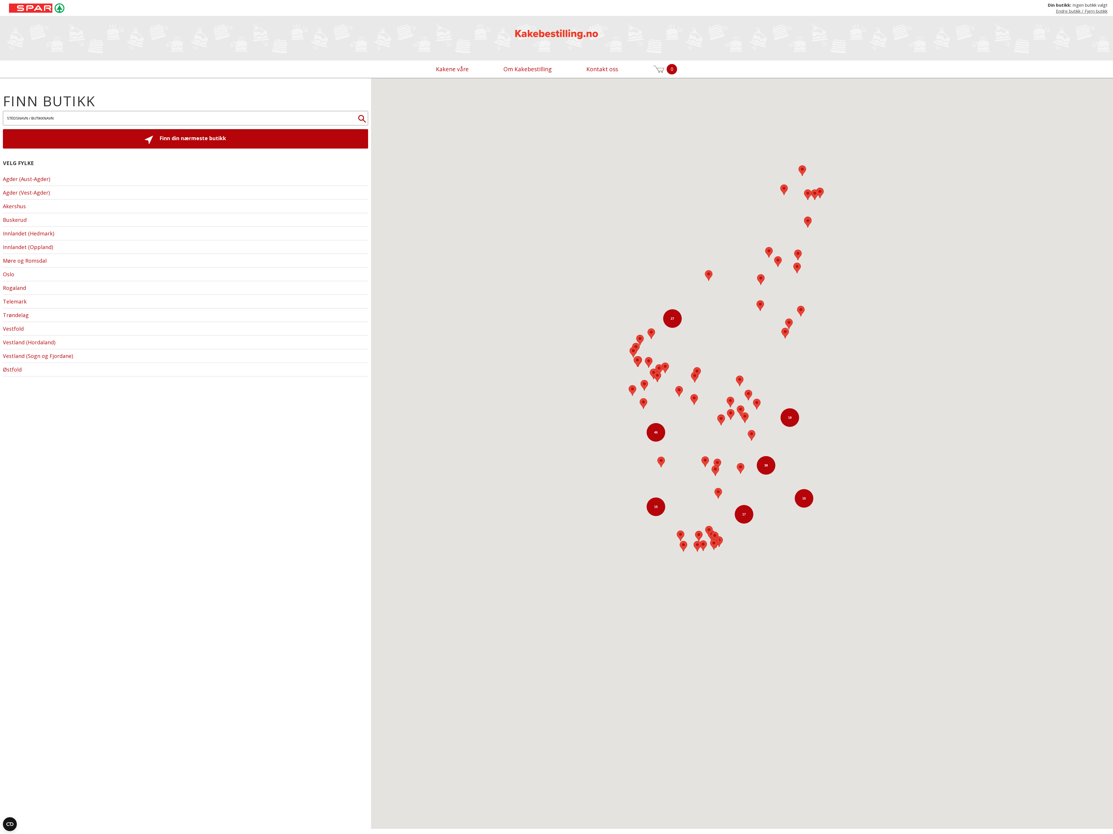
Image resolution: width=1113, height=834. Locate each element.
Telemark (15, 301)
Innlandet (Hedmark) (28, 233)
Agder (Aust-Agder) (26, 178)
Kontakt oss (602, 69)
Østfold (12, 369)
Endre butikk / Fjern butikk (1081, 11)
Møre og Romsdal (25, 260)
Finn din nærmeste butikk (192, 138)
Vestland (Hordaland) (29, 342)
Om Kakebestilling (527, 69)
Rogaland (14, 287)
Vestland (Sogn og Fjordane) (38, 355)
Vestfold (13, 328)
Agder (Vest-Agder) (26, 192)
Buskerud (15, 219)
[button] (820, 193)
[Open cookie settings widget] (10, 824)
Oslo (8, 274)
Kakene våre (452, 69)
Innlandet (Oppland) (28, 247)
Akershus (14, 206)
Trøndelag (16, 315)
